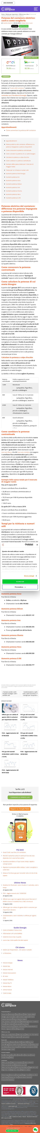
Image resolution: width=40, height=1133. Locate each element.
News (14, 1028)
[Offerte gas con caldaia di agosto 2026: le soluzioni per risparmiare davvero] (10, 708)
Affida (11, 1124)
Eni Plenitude (8, 1055)
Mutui (17, 1014)
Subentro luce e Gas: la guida (12, 937)
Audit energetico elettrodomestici (26, 1047)
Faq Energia (18, 1074)
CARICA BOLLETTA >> (12, 1130)
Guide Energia (5, 1077)
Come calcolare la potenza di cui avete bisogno (20, 154)
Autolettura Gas (34, 1044)
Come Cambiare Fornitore (15, 1044)
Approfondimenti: (11, 141)
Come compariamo (16, 1037)
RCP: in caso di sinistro (6, 1118)
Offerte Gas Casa (21, 1034)
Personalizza (19, 587)
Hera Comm (27, 1055)
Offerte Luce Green (6, 1062)
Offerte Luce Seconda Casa (8, 1065)
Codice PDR (24, 1042)
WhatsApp (25, 26)
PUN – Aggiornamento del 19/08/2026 (14, 893)
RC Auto (5, 976)
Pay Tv (15, 1016)
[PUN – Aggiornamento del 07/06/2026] (10, 726)
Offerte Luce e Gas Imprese (32, 1034)
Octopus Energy (5, 1057)
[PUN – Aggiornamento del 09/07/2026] (10, 763)
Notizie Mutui (7, 986)
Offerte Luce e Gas (5, 1032)
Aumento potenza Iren (13, 187)
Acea (13, 1055)
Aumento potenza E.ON (13, 198)
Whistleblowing (24, 1021)
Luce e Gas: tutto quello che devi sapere (15, 940)
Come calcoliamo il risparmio (8, 1021)
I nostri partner (25, 1037)
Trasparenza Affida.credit (30, 1123)
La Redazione (7, 953)
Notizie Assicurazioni (9, 973)
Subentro (13, 1042)
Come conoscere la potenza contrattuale (18, 150)
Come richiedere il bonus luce (12, 930)
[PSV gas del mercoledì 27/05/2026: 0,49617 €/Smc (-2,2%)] (29, 708)
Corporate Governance (7, 1019)
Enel (3, 1055)
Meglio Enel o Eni (6, 1069)
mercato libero (6, 452)
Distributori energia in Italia (8, 1049)
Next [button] (37, 66)
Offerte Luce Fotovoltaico (17, 1062)
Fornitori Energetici (5, 1052)
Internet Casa (5, 1014)
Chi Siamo (32, 1016)
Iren (23, 1055)
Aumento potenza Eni (12, 177)
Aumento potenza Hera (13, 194)
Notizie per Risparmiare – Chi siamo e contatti (17, 950)
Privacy (3, 1024)
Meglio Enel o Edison (15, 1069)
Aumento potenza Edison (14, 184)
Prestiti (21, 1014)
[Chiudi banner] (37, 544)
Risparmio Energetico (6, 1037)
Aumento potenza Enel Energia (15, 173)
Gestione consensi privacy (7, 1026)
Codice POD (18, 1042)
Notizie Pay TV (7, 983)
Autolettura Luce (26, 1044)
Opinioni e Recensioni (19, 1026)
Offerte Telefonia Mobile (29, 1014)
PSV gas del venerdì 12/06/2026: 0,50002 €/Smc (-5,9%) (28, 735)
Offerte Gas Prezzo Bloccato (22, 1067)
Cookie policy (17, 1024)
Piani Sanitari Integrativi (23, 1016)
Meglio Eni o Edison (25, 1069)
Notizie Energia (7, 963)
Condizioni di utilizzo (17, 1116)
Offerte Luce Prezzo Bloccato (8, 1067)
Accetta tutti (20, 581)
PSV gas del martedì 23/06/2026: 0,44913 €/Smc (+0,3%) (10, 754)
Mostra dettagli (29, 576)
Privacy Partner (25, 1024)
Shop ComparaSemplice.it (31, 1026)
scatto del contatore (17, 88)
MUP (10, 1116)
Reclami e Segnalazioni (7, 1028)
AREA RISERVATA (8, 3)
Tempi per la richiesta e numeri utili (17, 170)
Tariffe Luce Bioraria (28, 1062)
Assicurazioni (12, 1014)
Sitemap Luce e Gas (13, 1077)
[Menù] (36, 9)
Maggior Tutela (26, 1074)
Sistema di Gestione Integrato (19, 1019)
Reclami (24, 1116)
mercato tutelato (23, 452)
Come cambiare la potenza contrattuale (18, 161)
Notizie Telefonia (8, 980)
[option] (10, 66)
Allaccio (3, 1042)
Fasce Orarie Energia (13, 1047)
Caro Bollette (5, 1047)
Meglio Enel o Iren (33, 1067)
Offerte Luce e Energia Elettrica (9, 1034)
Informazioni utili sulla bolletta (12, 933)
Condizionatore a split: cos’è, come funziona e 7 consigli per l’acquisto (30, 693)
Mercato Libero (33, 1074)
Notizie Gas (6, 966)
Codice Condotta (9, 1024)
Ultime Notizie (7, 990)
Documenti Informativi (32, 1116)
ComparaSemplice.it (6, 1011)
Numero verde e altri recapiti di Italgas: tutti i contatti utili (9, 693)
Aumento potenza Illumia (14, 191)
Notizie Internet (8, 969)
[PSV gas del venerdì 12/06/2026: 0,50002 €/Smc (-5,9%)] (29, 726)
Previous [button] (3, 66)
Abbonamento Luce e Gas (20, 1065)
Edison (19, 1055)
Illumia (32, 1055)
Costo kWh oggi (5, 1044)
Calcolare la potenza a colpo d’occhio (17, 157)
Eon (16, 1055)
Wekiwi (11, 1057)
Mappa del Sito (20, 1028)
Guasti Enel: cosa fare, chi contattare (14, 852)
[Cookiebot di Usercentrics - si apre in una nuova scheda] (25, 545)
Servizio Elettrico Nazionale (25, 1077)
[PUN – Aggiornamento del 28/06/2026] (29, 745)
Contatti (18, 1021)
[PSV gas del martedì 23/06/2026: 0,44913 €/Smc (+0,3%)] (10, 745)
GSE (36, 1047)
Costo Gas (30, 1042)
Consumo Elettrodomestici (8, 1079)
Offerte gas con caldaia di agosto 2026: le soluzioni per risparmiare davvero (10, 717)
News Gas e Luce (27, 23)
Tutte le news (7, 993)
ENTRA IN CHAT (35, 1129)
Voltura (8, 1042)
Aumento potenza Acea (13, 180)
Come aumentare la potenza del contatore (21, 130)
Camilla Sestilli (7, 23)
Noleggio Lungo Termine (7, 1016)
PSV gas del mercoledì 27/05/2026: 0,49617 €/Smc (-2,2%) (28, 717)
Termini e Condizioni (33, 1021)
